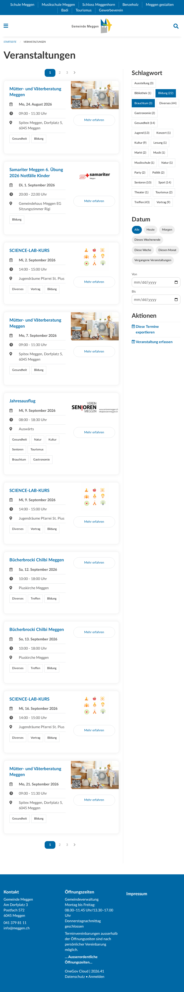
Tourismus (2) (164, 192)
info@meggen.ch (17, 928)
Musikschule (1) (144, 162)
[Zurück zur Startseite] (92, 26)
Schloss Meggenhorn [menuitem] (100, 5)
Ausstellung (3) (143, 83)
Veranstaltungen (35, 42)
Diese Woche (142, 250)
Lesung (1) (159, 142)
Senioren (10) (142, 182)
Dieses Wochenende (147, 239)
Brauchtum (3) (143, 103)
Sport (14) (164, 182)
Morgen (167, 229)
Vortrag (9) (163, 202)
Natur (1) (167, 162)
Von (134, 274)
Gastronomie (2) (144, 113)
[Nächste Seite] (74, 73)
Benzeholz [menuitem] (132, 5)
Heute (151, 229)
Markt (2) (140, 152)
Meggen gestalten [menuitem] (161, 5)
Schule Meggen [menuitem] (24, 5)
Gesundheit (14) (144, 123)
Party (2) (139, 172)
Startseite (10, 42)
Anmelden (96, 977)
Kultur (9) (140, 142)
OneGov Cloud (76, 971)
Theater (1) (141, 192)
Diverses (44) (167, 103)
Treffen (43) (141, 202)
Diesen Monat (167, 250)
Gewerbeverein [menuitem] (113, 10)
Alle (136, 229)
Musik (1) (159, 152)
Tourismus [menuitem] (85, 10)
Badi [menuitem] (66, 10)
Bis (134, 291)
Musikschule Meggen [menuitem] (60, 5)
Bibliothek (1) (142, 93)
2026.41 (97, 971)
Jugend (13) (141, 133)
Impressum (136, 894)
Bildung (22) (165, 93)
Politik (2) (158, 172)
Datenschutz (75, 977)
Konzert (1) (163, 133)
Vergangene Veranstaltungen (152, 260)
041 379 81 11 (15, 923)
